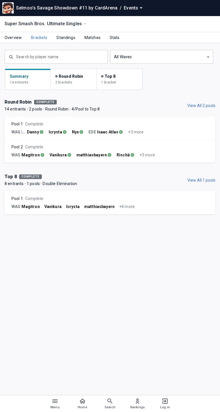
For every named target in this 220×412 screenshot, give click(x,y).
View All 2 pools (201, 105)
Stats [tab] (115, 37)
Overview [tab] (13, 37)
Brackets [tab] (39, 37)
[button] (161, 57)
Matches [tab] (93, 37)
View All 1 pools (201, 180)
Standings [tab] (65, 37)
